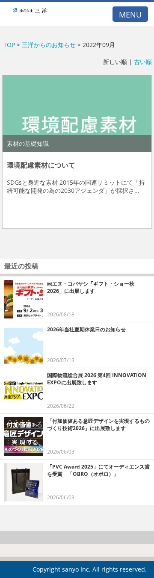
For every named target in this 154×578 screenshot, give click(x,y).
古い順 (143, 62)
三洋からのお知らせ (49, 45)
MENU (130, 14)
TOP (9, 45)
